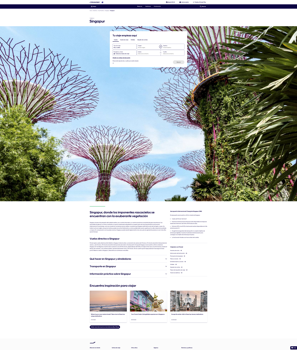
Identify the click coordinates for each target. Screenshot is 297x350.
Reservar (139, 6)
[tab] (116, 39)
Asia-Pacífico (101, 10)
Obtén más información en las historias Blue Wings (105, 327)
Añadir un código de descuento (121, 58)
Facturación (157, 6)
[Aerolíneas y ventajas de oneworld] (102, 2)
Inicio (91, 10)
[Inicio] (95, 2)
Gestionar (148, 6)
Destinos (95, 10)
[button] (160, 46)
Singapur (107, 10)
